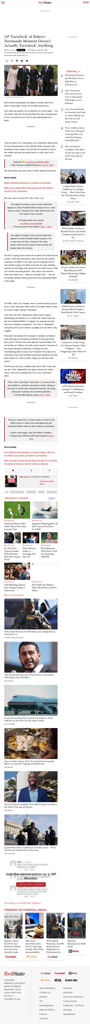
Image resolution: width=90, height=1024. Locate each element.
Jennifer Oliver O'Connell (13, 638)
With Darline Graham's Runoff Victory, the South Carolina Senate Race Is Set (73, 233)
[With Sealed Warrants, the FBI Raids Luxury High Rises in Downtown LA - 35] (55, 925)
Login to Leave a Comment (31, 884)
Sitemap (67, 1009)
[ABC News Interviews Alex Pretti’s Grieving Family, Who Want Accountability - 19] (34, 925)
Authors (43, 996)
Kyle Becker (8, 767)
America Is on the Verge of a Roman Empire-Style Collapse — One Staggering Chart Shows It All (73, 348)
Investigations (46, 1005)
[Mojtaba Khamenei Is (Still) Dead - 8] (77, 925)
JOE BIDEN (31, 492)
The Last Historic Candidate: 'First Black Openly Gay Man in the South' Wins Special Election (30, 805)
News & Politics (47, 1009)
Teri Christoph (9, 724)
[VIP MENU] (86, 3)
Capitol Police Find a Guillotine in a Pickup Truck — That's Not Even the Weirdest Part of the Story (30, 849)
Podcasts (67, 988)
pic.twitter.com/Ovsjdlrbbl (31, 223)
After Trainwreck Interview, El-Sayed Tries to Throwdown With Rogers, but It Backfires (29, 676)
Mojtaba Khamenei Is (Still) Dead (77, 943)
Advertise (68, 992)
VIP (41, 1001)
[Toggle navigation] (3, 3)
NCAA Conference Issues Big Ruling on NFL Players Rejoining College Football (73, 272)
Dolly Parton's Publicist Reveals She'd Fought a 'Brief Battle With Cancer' (73, 309)
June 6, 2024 (47, 165)
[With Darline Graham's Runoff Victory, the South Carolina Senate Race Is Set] (73, 218)
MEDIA (41, 492)
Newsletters (69, 1014)
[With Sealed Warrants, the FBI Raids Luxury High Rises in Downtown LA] (31, 614)
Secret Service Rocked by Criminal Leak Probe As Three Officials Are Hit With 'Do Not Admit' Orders (28, 719)
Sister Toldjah (73, 316)
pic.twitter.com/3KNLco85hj (37, 162)
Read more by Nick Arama (47, 482)
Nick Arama (11, 50)
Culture (43, 1014)
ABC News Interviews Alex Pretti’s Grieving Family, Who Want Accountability (34, 946)
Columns (43, 1018)
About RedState (47, 988)
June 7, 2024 (45, 227)
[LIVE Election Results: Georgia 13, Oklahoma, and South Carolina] (73, 376)
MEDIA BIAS (51, 492)
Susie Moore (73, 396)
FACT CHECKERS (17, 492)
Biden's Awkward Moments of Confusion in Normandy (27, 183)
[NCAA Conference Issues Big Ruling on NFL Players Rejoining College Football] (73, 257)
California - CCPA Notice (74, 1005)
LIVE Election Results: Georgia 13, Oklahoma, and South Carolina (73, 389)
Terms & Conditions (73, 996)
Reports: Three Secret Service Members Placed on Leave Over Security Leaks (12, 946)
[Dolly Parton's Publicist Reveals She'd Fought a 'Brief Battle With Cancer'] (73, 296)
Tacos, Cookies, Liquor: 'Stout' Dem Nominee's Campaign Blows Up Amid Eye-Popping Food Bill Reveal (29, 762)
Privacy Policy (70, 1001)
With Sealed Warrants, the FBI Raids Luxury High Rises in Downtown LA (29, 633)
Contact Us (45, 992)
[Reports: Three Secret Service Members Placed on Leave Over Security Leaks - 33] (13, 925)
